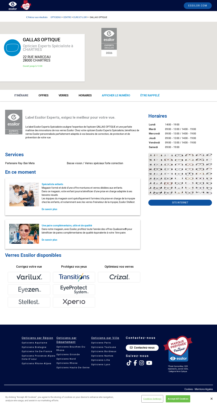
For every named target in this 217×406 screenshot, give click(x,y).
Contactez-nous (144, 347)
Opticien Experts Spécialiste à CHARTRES (48, 48)
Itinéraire (21, 95)
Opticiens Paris (101, 342)
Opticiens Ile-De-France (37, 351)
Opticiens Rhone (67, 363)
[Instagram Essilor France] (141, 363)
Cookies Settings (152, 399)
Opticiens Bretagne (34, 347)
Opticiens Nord (66, 359)
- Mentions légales (203, 389)
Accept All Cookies (178, 399)
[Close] (211, 398)
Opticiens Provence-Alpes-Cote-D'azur (39, 357)
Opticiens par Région (37, 338)
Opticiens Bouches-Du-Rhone (71, 348)
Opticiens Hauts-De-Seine (73, 367)
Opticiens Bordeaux (103, 351)
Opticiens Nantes (102, 356)
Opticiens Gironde (68, 354)
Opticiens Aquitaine (34, 342)
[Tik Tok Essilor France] (129, 363)
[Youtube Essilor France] (149, 363)
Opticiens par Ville (105, 338)
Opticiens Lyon (100, 364)
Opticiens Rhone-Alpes (36, 363)
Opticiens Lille (100, 360)
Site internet (180, 202)
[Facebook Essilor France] (135, 363)
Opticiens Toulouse (103, 347)
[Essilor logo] (16, 6)
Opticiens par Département (66, 340)
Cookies (188, 389)
